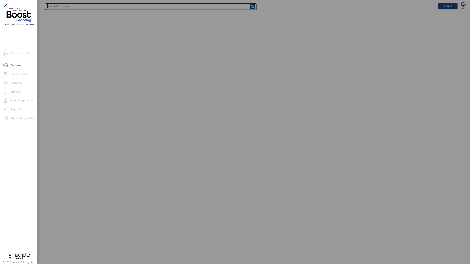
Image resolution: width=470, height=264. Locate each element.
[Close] (5, 5)
